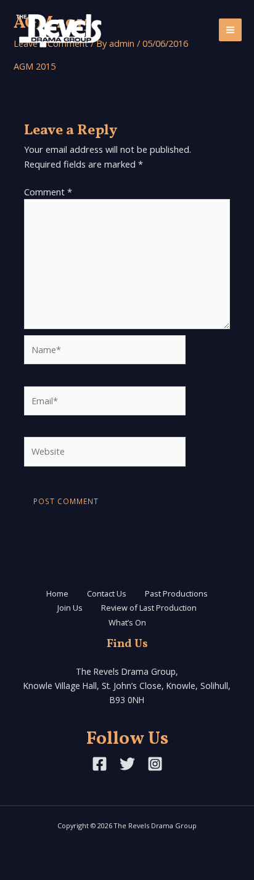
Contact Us (106, 593)
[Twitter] (127, 764)
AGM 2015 (34, 66)
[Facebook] (99, 764)
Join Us (70, 607)
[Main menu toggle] (230, 29)
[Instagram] (155, 764)
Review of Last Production (149, 607)
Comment (48, 191)
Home (57, 593)
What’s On (127, 622)
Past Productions (176, 593)
